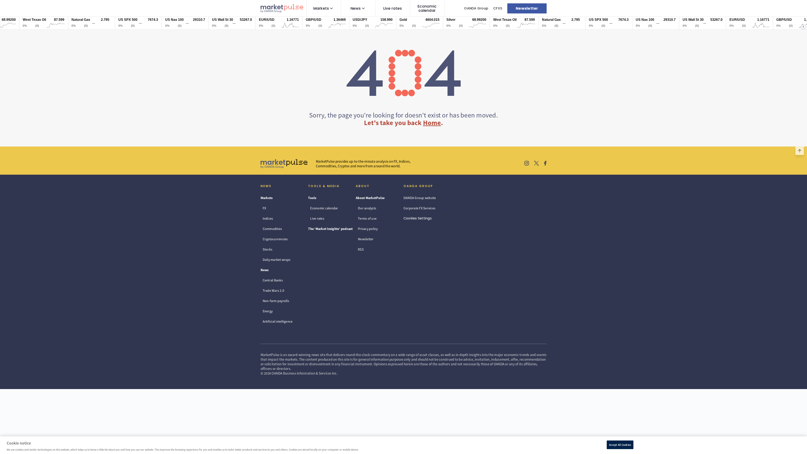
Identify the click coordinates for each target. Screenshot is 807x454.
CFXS (497, 8)
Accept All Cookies (620, 444)
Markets (321, 8)
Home (432, 123)
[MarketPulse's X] (536, 164)
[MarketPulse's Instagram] (526, 164)
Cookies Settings (418, 218)
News (356, 8)
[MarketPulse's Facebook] (545, 164)
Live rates (392, 8)
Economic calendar (427, 8)
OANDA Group (476, 8)
